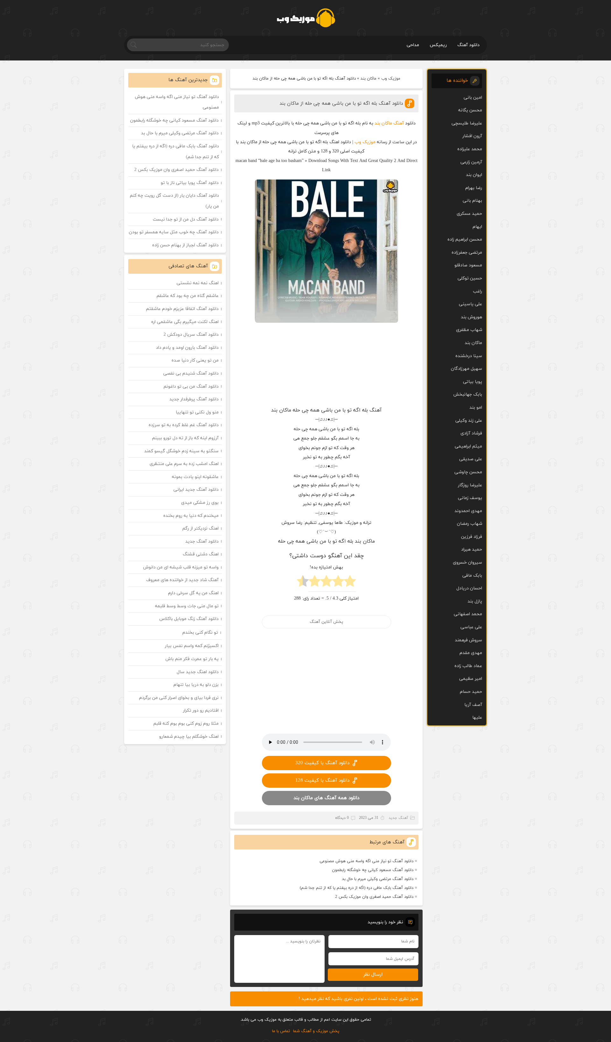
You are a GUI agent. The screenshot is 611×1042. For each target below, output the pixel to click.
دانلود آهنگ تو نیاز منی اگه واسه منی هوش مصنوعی (366, 861)
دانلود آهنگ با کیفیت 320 (322, 763)
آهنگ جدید (398, 817)
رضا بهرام (473, 188)
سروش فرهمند (468, 640)
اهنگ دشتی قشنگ (201, 554)
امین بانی (473, 98)
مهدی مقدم (471, 653)
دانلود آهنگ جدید (202, 542)
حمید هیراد (471, 549)
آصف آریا (473, 705)
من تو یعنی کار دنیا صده (195, 360)
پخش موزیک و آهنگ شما (316, 1031)
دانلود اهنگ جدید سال (198, 672)
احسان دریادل (469, 588)
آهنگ (398, 123)
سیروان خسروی (467, 563)
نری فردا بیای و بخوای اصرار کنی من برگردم (179, 698)
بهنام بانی (472, 201)
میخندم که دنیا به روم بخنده (191, 516)
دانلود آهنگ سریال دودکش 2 (191, 335)
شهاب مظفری (469, 330)
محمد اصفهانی (468, 614)
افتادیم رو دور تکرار (201, 711)
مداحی (413, 45)
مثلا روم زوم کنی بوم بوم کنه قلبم (186, 724)
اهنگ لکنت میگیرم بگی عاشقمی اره (185, 322)
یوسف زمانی (470, 498)
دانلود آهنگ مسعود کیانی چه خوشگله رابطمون (372, 870)
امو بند (475, 408)
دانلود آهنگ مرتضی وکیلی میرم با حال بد (377, 879)
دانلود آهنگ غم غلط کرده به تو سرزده (184, 425)
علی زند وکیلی (468, 421)
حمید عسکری (469, 214)
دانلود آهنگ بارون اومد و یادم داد (187, 348)
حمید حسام (471, 692)
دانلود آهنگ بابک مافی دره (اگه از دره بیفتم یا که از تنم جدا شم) (356, 888)
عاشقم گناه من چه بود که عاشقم (188, 296)
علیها (477, 718)
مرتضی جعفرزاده (467, 253)
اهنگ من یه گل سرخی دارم (193, 593)
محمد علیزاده (469, 149)
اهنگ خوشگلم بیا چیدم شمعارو (189, 737)
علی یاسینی (470, 304)
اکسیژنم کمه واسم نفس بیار (192, 646)
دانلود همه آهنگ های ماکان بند (326, 798)
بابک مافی (472, 576)
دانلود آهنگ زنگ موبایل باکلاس (189, 619)
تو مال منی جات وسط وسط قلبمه (187, 606)
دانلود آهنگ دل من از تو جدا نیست (186, 219)
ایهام (477, 227)
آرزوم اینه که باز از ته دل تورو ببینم (185, 438)
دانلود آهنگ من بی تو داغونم (191, 387)
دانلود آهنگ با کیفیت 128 (322, 780)
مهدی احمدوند (468, 511)
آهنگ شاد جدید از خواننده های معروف (182, 580)
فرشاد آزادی (471, 433)
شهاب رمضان (469, 524)
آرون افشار (472, 136)
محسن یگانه (470, 110)
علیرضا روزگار (470, 485)
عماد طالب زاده (468, 666)
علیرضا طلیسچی (467, 123)
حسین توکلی (470, 278)
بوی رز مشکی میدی (200, 503)
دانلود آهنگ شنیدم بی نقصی (191, 373)
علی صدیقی (470, 459)
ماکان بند (368, 78)
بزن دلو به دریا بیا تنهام (196, 685)
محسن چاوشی (468, 472)
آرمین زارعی (471, 162)
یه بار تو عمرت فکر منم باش (192, 659)
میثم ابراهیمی (468, 446)
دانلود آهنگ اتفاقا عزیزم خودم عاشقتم (182, 309)
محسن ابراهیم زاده (464, 239)
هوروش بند (471, 317)
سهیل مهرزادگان (466, 369)
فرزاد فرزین (471, 537)
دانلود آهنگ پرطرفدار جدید (194, 399)
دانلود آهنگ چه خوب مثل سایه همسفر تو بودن (174, 232)
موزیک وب (390, 78)
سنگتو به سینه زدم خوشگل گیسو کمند (181, 451)
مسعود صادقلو (468, 265)
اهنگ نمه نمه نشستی (198, 283)
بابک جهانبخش (467, 394)
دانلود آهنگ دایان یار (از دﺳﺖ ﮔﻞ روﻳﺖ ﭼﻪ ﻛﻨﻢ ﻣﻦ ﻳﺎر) (174, 201)
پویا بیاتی (472, 382)
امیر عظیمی (470, 679)
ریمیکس (438, 45)
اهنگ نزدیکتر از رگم (200, 528)
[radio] (350, 583)
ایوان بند (474, 175)
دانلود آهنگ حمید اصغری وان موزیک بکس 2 (374, 897)
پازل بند (474, 601)
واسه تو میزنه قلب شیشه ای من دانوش (181, 567)
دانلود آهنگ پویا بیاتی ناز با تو (190, 183)
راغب (477, 291)
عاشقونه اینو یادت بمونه (195, 477)
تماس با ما (281, 1031)
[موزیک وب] (305, 17)
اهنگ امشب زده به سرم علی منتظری (184, 464)
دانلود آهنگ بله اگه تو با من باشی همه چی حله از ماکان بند (341, 103)
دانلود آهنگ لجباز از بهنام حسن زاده (185, 245)
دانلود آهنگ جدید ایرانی (196, 490)
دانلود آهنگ (468, 45)
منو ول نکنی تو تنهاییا (197, 412)
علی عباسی (471, 627)
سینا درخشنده (468, 356)
